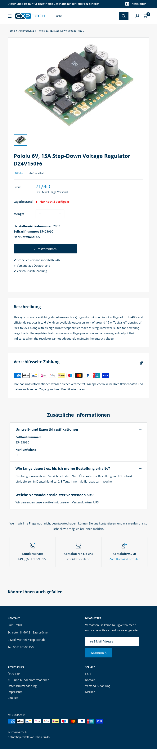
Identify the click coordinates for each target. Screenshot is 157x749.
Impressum (15, 692)
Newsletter (139, 4)
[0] (145, 16)
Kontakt (90, 680)
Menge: (19, 214)
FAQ (88, 674)
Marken (90, 692)
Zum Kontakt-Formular (124, 559)
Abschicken (99, 653)
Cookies (13, 698)
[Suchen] (123, 16)
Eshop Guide (42, 737)
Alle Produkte (26, 30)
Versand (62, 192)
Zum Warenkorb (45, 249)
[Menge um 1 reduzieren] (40, 214)
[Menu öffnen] (9, 16)
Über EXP (14, 674)
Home (11, 30)
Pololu (18, 173)
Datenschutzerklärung (22, 686)
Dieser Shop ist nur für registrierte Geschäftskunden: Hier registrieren (54, 4)
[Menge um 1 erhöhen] (60, 214)
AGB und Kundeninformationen (28, 680)
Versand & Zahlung (97, 686)
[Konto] (137, 16)
